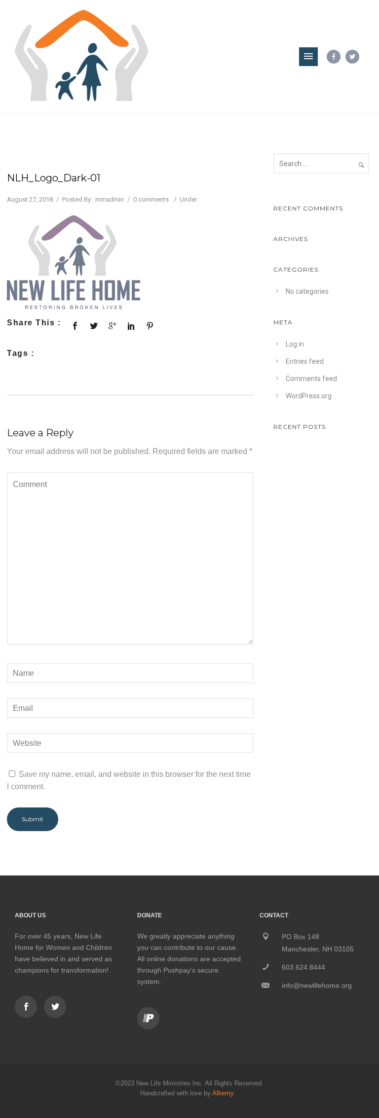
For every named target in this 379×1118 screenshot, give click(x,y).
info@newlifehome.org (317, 985)
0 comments (151, 199)
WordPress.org (309, 396)
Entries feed (305, 361)
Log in (295, 344)
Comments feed (311, 379)
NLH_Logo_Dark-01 (53, 178)
